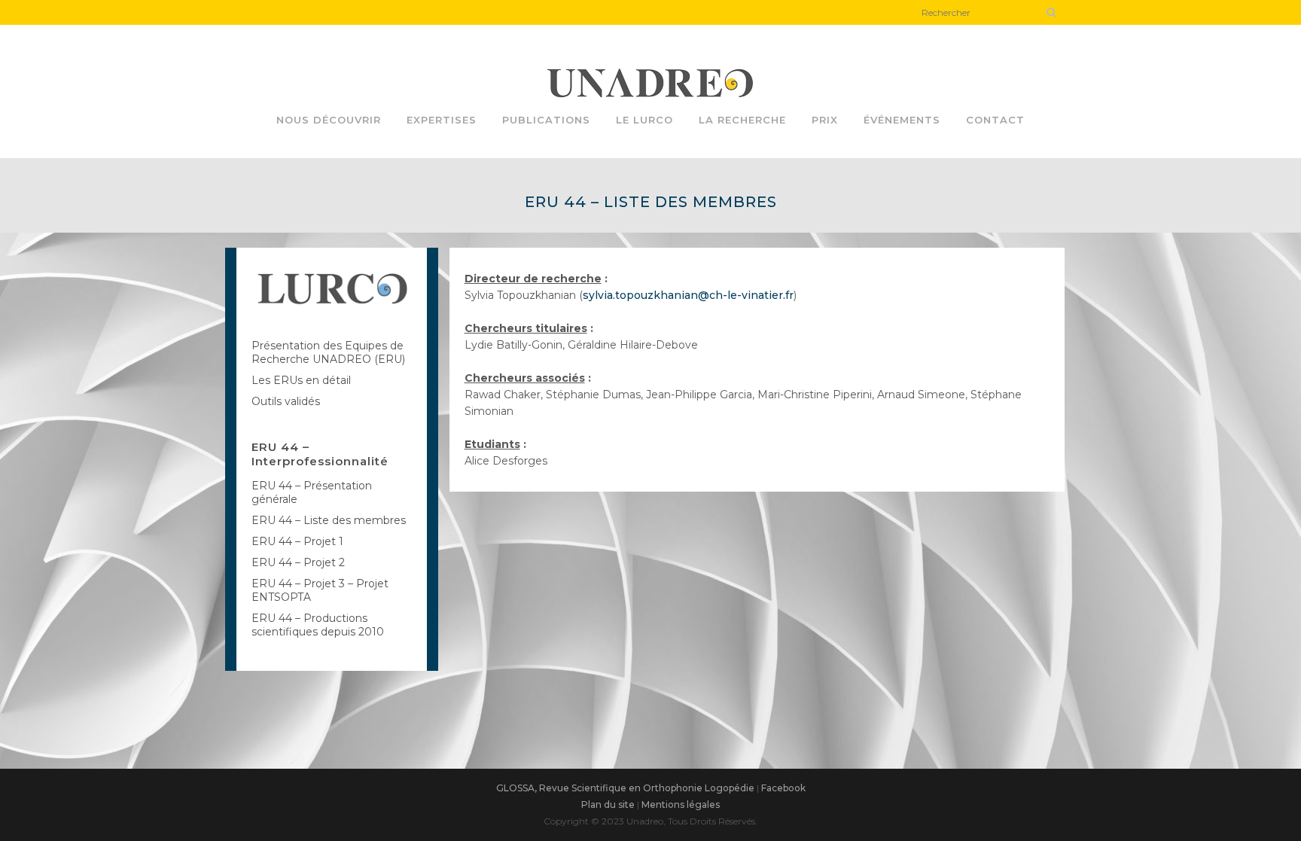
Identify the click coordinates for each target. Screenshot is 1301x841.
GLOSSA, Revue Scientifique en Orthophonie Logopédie (625, 788)
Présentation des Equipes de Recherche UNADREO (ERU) (328, 352)
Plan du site (608, 804)
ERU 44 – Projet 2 (298, 562)
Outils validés (285, 401)
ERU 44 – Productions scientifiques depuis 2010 (317, 624)
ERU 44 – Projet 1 (297, 541)
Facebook (783, 788)
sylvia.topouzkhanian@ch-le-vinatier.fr (688, 295)
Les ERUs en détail (301, 380)
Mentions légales (680, 804)
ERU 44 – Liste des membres (328, 520)
